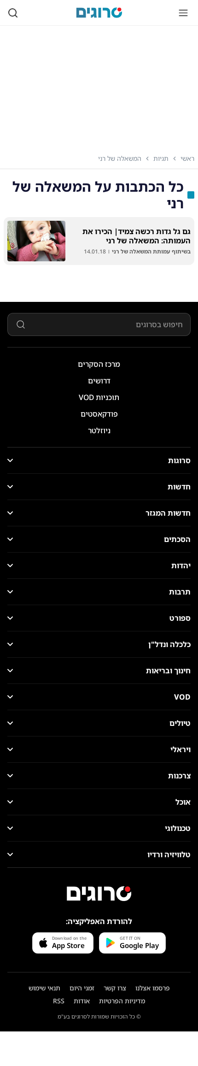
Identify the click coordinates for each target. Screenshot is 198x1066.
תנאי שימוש (44, 988)
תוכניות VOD (99, 397)
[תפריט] (183, 13)
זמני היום (82, 988)
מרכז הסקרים (99, 364)
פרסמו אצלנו (152, 988)
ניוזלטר (99, 430)
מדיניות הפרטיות (122, 1000)
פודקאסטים (99, 414)
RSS (58, 1000)
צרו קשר (115, 988)
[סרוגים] (99, 893)
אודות (82, 1000)
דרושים (99, 381)
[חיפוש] (12, 12)
